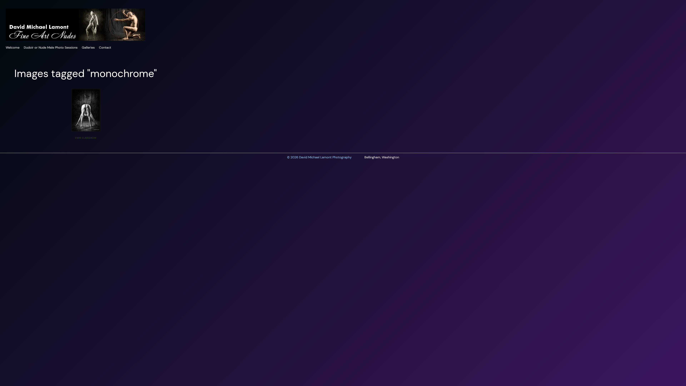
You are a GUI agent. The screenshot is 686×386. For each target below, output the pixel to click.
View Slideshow (85, 137)
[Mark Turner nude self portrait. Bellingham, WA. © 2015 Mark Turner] (85, 110)
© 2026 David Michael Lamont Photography (319, 157)
